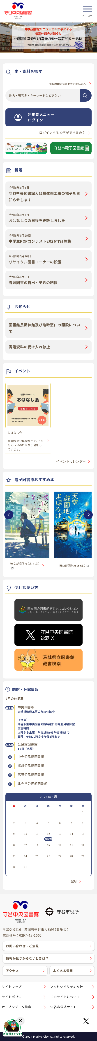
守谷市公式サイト (63, 1007)
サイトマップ (12, 986)
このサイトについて (65, 996)
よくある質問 (63, 970)
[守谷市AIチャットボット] (12, 1029)
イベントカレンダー (71, 461)
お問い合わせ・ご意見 (22, 946)
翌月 (74, 881)
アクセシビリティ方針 (66, 986)
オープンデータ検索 (16, 1007)
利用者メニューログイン (41, 117)
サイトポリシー (13, 996)
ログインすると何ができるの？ (62, 132)
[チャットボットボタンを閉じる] (20, 1020)
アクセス (12, 970)
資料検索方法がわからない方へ (67, 84)
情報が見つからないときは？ (27, 958)
